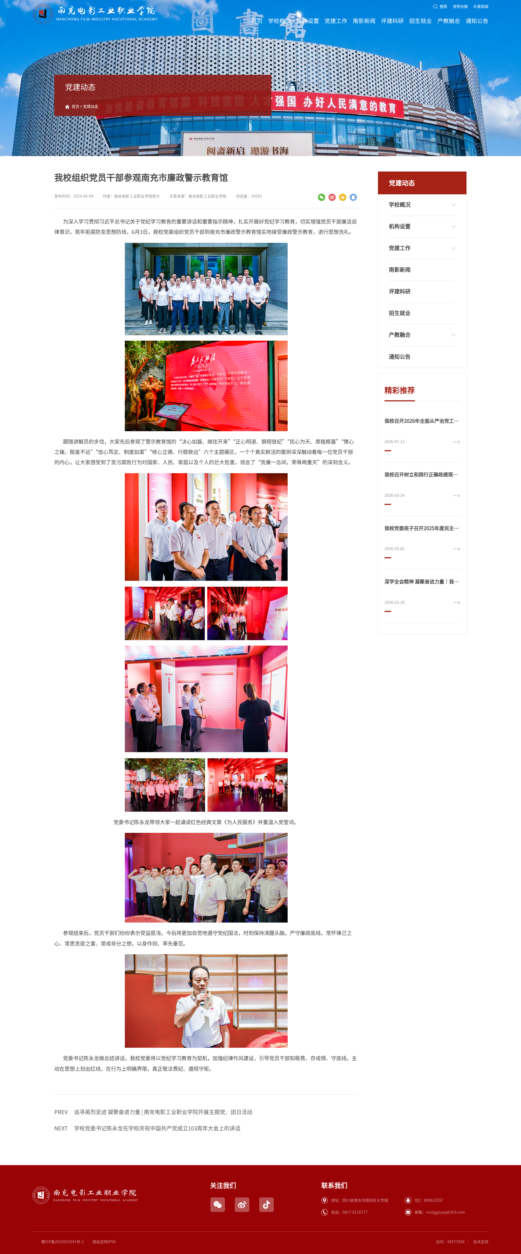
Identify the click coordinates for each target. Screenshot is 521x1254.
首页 (257, 21)
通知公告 (477, 21)
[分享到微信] (321, 197)
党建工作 (336, 21)
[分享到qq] (353, 197)
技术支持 (480, 1242)
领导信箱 (460, 6)
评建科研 (392, 21)
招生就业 (420, 21)
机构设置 (307, 21)
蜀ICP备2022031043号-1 (62, 1242)
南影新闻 (364, 21)
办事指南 (480, 6)
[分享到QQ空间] (343, 197)
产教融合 (448, 21)
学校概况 (279, 21)
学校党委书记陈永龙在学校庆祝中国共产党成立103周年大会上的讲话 (147, 1128)
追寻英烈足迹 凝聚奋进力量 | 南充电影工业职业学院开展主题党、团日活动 (153, 1112)
